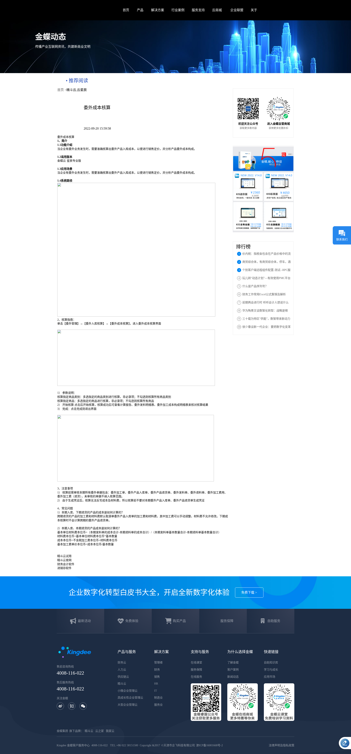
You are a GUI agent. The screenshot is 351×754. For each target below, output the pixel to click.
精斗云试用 (64, 556)
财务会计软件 (65, 564)
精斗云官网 (64, 560)
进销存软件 (64, 568)
